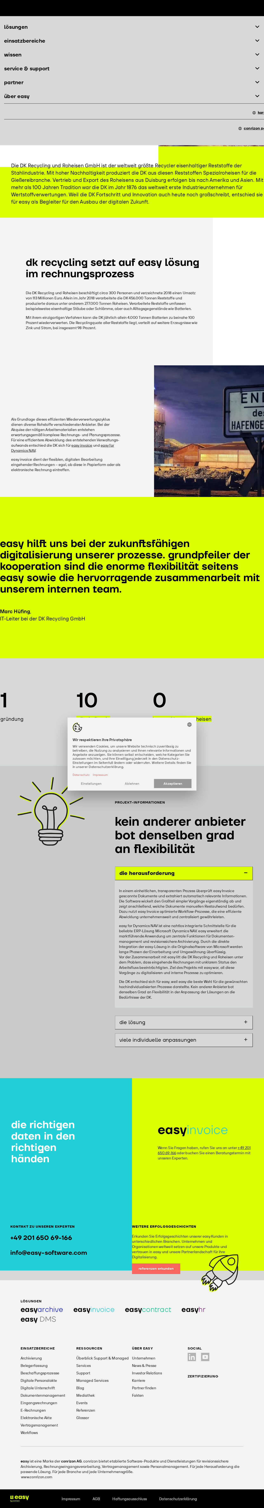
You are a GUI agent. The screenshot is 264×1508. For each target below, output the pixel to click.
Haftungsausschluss (129, 1498)
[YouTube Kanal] (205, 1357)
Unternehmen (143, 1358)
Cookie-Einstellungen (227, 1498)
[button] (132, 27)
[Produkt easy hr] (193, 1309)
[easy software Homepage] (19, 1498)
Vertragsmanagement (39, 1425)
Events (82, 1402)
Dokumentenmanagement (43, 1395)
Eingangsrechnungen (39, 1402)
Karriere (138, 1380)
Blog (80, 1388)
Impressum (71, 1498)
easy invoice (81, 445)
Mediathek (85, 1395)
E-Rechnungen (33, 1410)
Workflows (29, 1432)
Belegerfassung (34, 1365)
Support (83, 1373)
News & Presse (144, 1365)
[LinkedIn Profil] (192, 1357)
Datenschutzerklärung (178, 1498)
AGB (96, 1498)
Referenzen (85, 1410)
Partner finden (144, 1388)
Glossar (82, 1417)
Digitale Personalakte (39, 1380)
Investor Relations (147, 1373)
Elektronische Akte (36, 1417)
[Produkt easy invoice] (94, 1309)
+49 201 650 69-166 (41, 1238)
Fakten (138, 1395)
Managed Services (92, 1380)
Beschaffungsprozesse (40, 1373)
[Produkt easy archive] (42, 1309)
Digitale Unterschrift (38, 1388)
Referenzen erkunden (156, 1269)
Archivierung (31, 1358)
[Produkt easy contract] (148, 1309)
